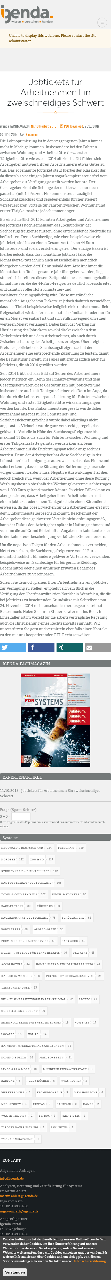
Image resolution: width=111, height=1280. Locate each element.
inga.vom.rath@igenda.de (19, 1211)
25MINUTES (59, 1127)
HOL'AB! (33, 1034)
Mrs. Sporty (11, 1104)
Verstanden (15, 1272)
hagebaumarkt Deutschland (25, 917)
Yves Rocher (71, 1080)
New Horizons (86, 1092)
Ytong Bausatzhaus (17, 1139)
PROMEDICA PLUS (49, 1092)
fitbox (44, 1115)
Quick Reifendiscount (19, 1011)
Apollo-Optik (45, 929)
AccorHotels (12, 964)
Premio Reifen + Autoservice (24, 941)
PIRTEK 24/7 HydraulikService (70, 976)
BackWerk (70, 941)
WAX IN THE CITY (14, 1115)
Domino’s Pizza (13, 1057)
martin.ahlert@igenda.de (19, 1196)
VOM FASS (82, 1022)
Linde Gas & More (15, 1069)
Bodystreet (11, 929)
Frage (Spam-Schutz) (18, 809)
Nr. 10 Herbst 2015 (43, 126)
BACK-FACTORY (12, 906)
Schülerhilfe (73, 917)
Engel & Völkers (65, 894)
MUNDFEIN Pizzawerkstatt (65, 1069)
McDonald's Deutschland (22, 848)
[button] (13, 647)
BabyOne (8, 1080)
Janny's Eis (71, 1115)
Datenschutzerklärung (89, 1261)
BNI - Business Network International (33, 999)
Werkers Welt (13, 1092)
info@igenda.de (12, 1178)
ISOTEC (84, 999)
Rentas (39, 1104)
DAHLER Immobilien (17, 976)
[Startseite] (27, 14)
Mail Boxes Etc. (52, 1057)
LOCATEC (7, 1034)
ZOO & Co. (37, 859)
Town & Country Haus (19, 894)
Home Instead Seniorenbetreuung (64, 964)
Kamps (88, 1104)
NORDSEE (8, 859)
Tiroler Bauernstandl (20, 1127)
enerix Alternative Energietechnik (31, 1022)
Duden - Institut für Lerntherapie (30, 952)
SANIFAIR (64, 1104)
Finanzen (31, 134)
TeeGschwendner (15, 987)
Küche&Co (45, 906)
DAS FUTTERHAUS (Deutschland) (27, 882)
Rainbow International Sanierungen (32, 1046)
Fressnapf (66, 848)
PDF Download (73, 126)
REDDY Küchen (38, 1080)
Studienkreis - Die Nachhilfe (25, 871)
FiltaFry (80, 952)
